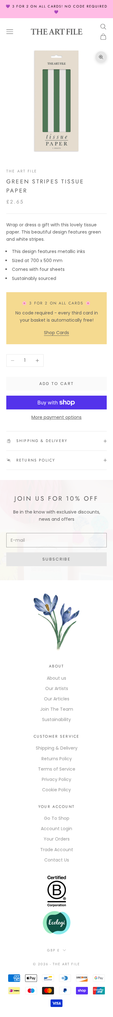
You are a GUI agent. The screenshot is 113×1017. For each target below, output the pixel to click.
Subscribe (56, 559)
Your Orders (57, 839)
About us (56, 678)
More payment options (56, 417)
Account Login (56, 828)
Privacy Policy (56, 779)
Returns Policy (56, 759)
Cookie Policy (56, 790)
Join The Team (56, 709)
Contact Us (56, 860)
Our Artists (56, 688)
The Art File (21, 171)
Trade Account (56, 849)
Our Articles (56, 699)
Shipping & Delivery (57, 748)
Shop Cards (56, 332)
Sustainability (56, 719)
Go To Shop (56, 818)
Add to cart (56, 384)
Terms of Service (56, 769)
